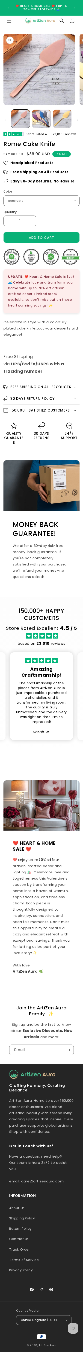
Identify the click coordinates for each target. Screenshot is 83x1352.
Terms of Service (24, 1260)
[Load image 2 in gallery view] (41, 119)
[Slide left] (5, 120)
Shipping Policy (22, 1218)
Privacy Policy (21, 1270)
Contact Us (19, 1239)
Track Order (19, 1249)
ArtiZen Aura (47, 1345)
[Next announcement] (74, 8)
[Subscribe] (68, 1050)
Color (7, 191)
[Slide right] (78, 120)
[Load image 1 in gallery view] (20, 119)
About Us (17, 1208)
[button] (9, 21)
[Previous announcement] (8, 8)
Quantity (10, 212)
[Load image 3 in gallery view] (62, 119)
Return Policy (20, 1228)
